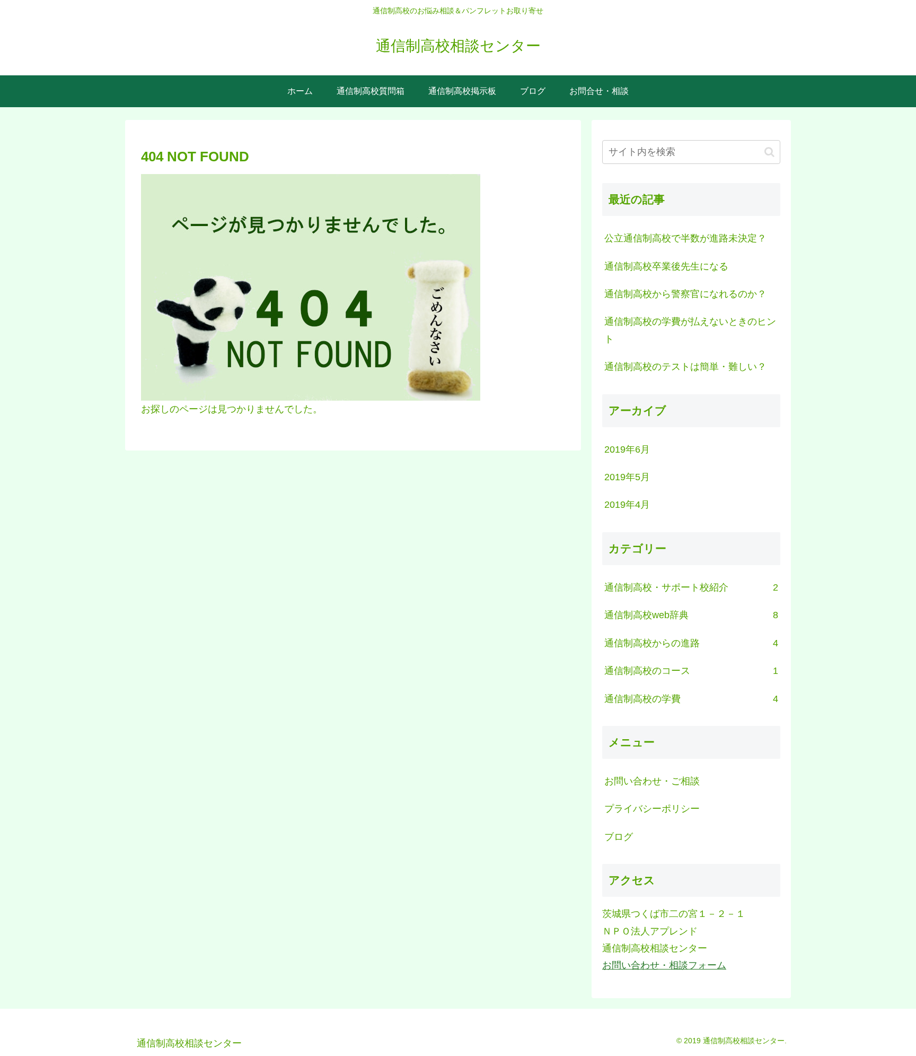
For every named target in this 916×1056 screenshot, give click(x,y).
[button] (769, 152)
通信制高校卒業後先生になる (666, 266)
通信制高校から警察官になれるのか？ (685, 294)
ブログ (618, 837)
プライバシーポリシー (652, 808)
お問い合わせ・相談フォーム (664, 965)
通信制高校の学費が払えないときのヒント (690, 330)
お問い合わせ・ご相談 (652, 781)
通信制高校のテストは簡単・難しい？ (685, 366)
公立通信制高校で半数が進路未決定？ (685, 238)
